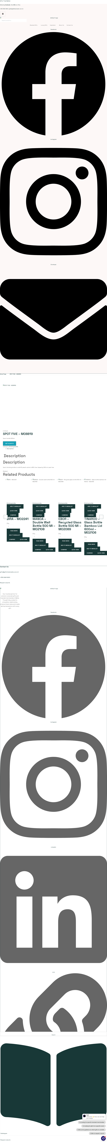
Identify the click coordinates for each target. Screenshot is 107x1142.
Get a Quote (9, 443)
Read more (14, 531)
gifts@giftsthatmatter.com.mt (16, 8)
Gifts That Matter (5, 1)
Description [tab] (15, 456)
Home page (3, 374)
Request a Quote (5, 1140)
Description (10, 449)
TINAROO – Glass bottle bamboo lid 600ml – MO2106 (93, 526)
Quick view (13, 511)
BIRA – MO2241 (18, 519)
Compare (13, 515)
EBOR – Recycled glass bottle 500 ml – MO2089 (69, 524)
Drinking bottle (13, 446)
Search (24, 20)
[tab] (55, 449)
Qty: (8, 523)
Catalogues (3, 1133)
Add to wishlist (15, 506)
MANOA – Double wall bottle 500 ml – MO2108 (44, 524)
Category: (6, 446)
